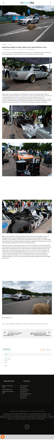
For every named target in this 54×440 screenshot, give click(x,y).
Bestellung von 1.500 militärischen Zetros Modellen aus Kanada (40, 334)
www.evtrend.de (23, 391)
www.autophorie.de (24, 389)
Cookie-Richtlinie (38, 411)
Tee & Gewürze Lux (24, 385)
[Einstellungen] (3, 437)
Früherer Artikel (13, 331)
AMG (17, 97)
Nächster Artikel (41, 331)
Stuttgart (45, 323)
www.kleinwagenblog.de (25, 393)
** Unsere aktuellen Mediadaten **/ (16, 413)
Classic (14, 49)
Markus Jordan (7, 49)
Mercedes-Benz (19, 323)
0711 (3, 323)
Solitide (31, 323)
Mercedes (12, 323)
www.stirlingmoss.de (7, 389)
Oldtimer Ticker (5, 391)
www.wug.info (23, 397)
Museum (26, 323)
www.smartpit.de (23, 395)
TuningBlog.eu (23, 387)
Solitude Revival (38, 323)
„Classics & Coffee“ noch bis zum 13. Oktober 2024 (13, 334)
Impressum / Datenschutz (19, 411)
